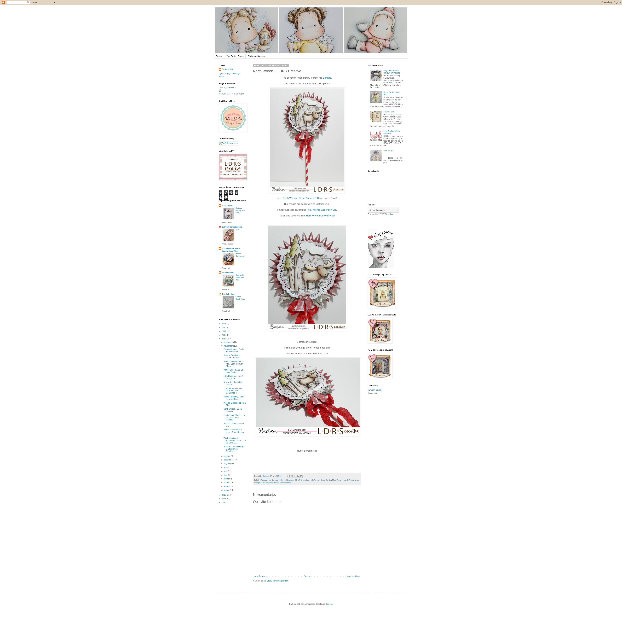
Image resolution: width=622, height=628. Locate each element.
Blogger (328, 604)
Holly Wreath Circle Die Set (320, 215)
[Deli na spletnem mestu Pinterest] (301, 476)
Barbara (327, 77)
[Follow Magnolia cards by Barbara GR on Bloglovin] (381, 267)
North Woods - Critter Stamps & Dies (302, 198)
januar (227, 490)
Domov (219, 56)
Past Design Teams (234, 56)
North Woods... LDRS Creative (233, 410)
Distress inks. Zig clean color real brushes (277, 480)
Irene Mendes (228, 273)
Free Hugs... (388, 151)
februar (227, 486)
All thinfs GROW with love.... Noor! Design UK (234, 432)
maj (226, 475)
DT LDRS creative (302, 480)
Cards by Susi (228, 294)
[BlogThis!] (291, 476)
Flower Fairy (388, 112)
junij (226, 471)
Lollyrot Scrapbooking (232, 227)
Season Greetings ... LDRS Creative (232, 356)
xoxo (237, 229)
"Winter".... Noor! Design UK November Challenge (234, 449)
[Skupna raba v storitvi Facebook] (297, 476)
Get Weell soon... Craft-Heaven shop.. (234, 350)
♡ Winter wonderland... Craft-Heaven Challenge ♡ (234, 390)
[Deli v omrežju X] (294, 476)
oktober (227, 456)
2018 (224, 335)
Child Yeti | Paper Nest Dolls (240, 277)
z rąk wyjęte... (228, 205)
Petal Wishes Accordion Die (321, 209)
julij (225, 467)
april (226, 479)
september (229, 460)
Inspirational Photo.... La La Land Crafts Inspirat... (234, 417)
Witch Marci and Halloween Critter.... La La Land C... (235, 440)
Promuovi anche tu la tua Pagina (231, 94)
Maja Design (337, 480)
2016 (224, 495)
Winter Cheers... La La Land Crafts (233, 371)
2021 (224, 324)
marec (227, 482)
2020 (224, 327)
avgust (227, 463)
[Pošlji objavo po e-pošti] (288, 476)
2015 (224, 499)
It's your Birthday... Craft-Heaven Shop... (234, 398)
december (228, 342)
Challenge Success (256, 56)
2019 (224, 331)
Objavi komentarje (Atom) (278, 581)
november (228, 346)
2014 (224, 502)
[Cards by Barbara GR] (220, 91)
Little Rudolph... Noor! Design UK (233, 377)
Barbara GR (227, 69)
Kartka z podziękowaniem (240, 210)
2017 (224, 339)
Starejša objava (353, 576)
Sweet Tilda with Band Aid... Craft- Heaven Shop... (233, 363)
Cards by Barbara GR (227, 88)
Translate (389, 214)
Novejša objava (261, 576)
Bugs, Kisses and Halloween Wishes (391, 72)
